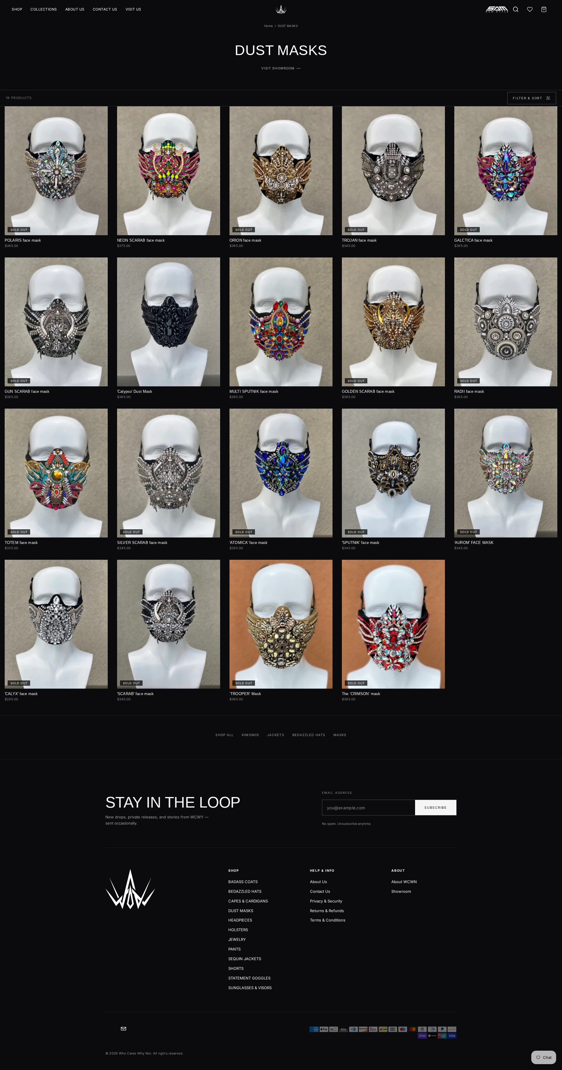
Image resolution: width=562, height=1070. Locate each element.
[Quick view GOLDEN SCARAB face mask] (435, 265)
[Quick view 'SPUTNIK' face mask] (435, 416)
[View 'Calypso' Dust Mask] (168, 321)
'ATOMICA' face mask (248, 542)
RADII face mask (469, 391)
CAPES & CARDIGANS (248, 901)
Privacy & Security (326, 901)
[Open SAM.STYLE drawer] (497, 9)
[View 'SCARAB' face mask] (168, 624)
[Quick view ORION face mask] (323, 114)
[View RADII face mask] (505, 321)
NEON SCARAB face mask (141, 240)
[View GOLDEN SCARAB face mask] (393, 321)
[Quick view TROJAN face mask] (435, 114)
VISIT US (133, 9)
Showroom (401, 891)
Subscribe (435, 808)
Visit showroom (277, 68)
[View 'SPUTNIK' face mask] (393, 473)
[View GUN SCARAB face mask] (56, 321)
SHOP (17, 9)
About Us (318, 881)
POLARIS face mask (23, 240)
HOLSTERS (238, 929)
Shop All (224, 735)
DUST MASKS (240, 910)
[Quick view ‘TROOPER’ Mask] (323, 567)
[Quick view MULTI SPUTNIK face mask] (323, 265)
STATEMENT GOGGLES (249, 978)
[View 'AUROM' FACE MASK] (505, 473)
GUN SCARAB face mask (27, 391)
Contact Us (320, 891)
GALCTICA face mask (473, 240)
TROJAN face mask (359, 240)
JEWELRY (237, 939)
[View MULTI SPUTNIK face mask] (281, 321)
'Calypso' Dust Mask (134, 391)
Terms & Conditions (327, 920)
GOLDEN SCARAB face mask (368, 391)
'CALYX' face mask (21, 694)
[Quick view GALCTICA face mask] (548, 114)
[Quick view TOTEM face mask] (98, 416)
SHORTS (236, 968)
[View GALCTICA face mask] (505, 170)
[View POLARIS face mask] (56, 170)
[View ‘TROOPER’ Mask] (281, 624)
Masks (340, 735)
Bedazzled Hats (308, 735)
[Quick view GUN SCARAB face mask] (98, 265)
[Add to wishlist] (86, 114)
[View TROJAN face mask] (393, 170)
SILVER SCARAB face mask (142, 542)
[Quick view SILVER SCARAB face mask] (211, 416)
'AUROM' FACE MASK (474, 542)
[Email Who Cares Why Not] (123, 1028)
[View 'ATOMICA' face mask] (281, 473)
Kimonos (250, 735)
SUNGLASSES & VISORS (250, 987)
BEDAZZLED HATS (244, 891)
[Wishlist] (529, 9)
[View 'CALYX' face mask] (56, 624)
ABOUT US (75, 9)
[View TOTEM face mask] (56, 473)
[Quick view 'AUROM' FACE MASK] (548, 416)
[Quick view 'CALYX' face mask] (98, 567)
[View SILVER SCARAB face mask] (168, 473)
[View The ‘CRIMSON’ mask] (393, 624)
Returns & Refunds (327, 910)
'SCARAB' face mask (135, 694)
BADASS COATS (243, 881)
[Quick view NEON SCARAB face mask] (211, 114)
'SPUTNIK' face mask (360, 542)
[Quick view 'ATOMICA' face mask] (323, 416)
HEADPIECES (240, 920)
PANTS (234, 949)
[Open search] (515, 9)
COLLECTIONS (43, 9)
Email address (337, 792)
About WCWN (404, 881)
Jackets (275, 735)
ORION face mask (245, 240)
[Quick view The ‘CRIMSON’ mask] (435, 567)
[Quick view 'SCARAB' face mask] (211, 567)
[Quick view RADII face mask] (548, 265)
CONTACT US (105, 9)
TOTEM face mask (21, 542)
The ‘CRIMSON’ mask (361, 694)
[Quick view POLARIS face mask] (98, 114)
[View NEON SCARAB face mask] (168, 170)
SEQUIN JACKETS (244, 958)
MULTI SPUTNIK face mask (253, 391)
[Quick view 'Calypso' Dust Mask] (211, 265)
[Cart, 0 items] (543, 9)
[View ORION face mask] (281, 170)
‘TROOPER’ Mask (245, 694)
